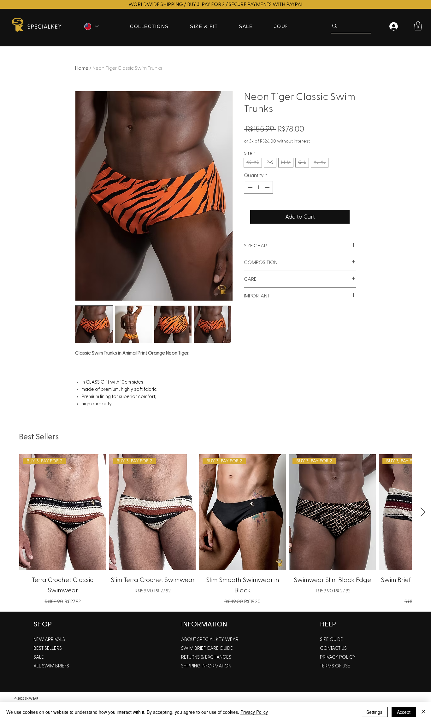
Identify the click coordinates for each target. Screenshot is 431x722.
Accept (403, 712)
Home (81, 68)
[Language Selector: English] (91, 26)
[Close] (423, 712)
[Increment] (267, 187)
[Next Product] (423, 512)
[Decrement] (249, 187)
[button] (418, 26)
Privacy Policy (254, 712)
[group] (215, 530)
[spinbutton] (258, 187)
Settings (374, 712)
